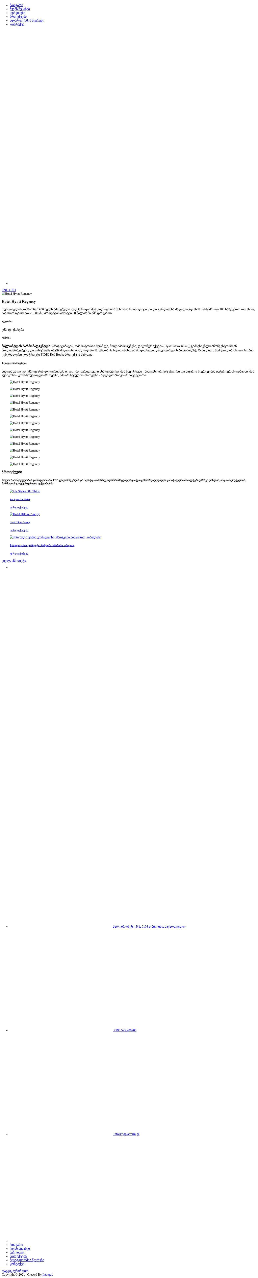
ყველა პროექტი (14, 560)
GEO (12, 290)
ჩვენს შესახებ (20, 9)
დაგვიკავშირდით (15, 1271)
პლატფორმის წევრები (27, 20)
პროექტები (18, 16)
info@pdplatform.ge (126, 1134)
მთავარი (16, 5)
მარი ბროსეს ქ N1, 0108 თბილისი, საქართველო (149, 926)
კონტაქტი (17, 24)
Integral (47, 1274)
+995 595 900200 (124, 1030)
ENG (5, 290)
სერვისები (17, 12)
